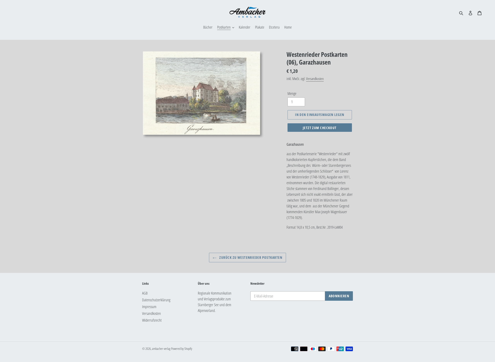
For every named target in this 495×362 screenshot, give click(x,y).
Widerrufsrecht (152, 320)
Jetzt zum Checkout (320, 127)
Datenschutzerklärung (156, 299)
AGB (145, 293)
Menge (292, 93)
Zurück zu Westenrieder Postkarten (250, 257)
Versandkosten (315, 78)
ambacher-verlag (161, 348)
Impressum (149, 306)
